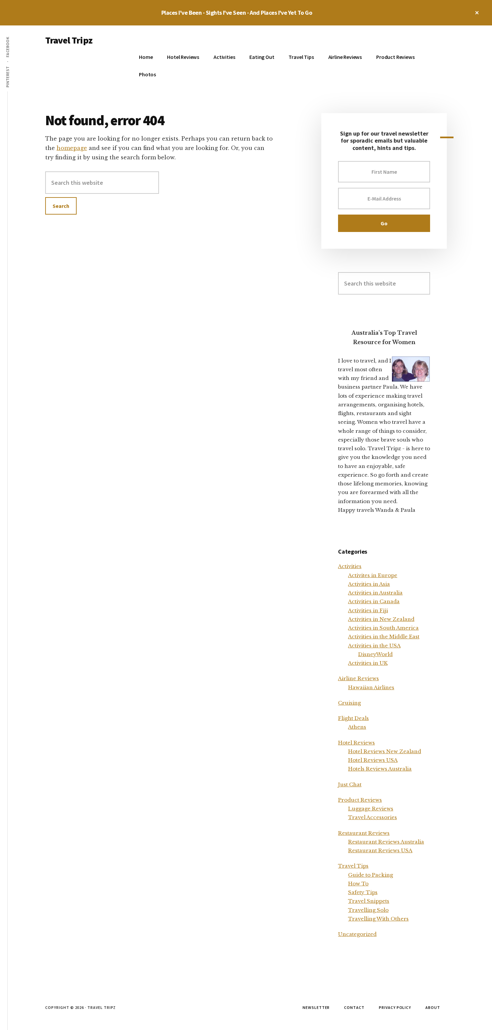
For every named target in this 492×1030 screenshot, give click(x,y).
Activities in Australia (375, 592)
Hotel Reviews (356, 742)
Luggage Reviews (370, 808)
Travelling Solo (368, 910)
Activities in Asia (369, 584)
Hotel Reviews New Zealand (384, 751)
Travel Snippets (368, 901)
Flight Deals (353, 718)
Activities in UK (368, 663)
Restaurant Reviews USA (380, 850)
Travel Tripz (68, 40)
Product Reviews (360, 800)
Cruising (349, 703)
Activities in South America (383, 628)
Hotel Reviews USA (373, 760)
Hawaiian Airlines (371, 687)
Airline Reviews (358, 678)
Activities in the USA (374, 645)
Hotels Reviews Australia (380, 769)
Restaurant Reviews (364, 833)
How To (358, 883)
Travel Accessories (372, 817)
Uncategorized (357, 934)
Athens (357, 727)
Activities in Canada (374, 601)
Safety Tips (363, 892)
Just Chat (349, 784)
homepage (72, 148)
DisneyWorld (375, 654)
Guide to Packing (370, 875)
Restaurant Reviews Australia (386, 842)
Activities (349, 566)
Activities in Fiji (368, 610)
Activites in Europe (372, 575)
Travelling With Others (378, 919)
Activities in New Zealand (381, 619)
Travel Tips (353, 866)
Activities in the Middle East (383, 636)
